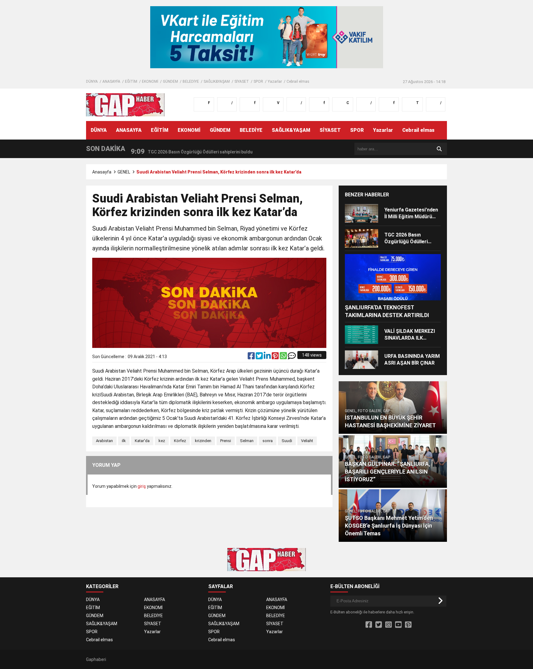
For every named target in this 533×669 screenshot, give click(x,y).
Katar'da (142, 440)
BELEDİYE (191, 81)
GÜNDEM (170, 81)
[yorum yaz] (292, 357)
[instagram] (388, 625)
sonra (267, 440)
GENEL (124, 171)
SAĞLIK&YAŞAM (217, 81)
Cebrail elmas (298, 81)
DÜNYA (92, 81)
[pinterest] (276, 357)
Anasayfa (101, 171)
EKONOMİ (150, 81)
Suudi (287, 440)
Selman (247, 440)
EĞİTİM (131, 81)
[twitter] (260, 357)
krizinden (203, 440)
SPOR (258, 81)
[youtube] (398, 625)
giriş (142, 486)
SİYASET (241, 81)
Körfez (180, 440)
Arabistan (104, 440)
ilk (124, 440)
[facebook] (252, 357)
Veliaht (307, 440)
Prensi (225, 440)
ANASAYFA (111, 81)
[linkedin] (268, 357)
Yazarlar (275, 81)
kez (162, 440)
